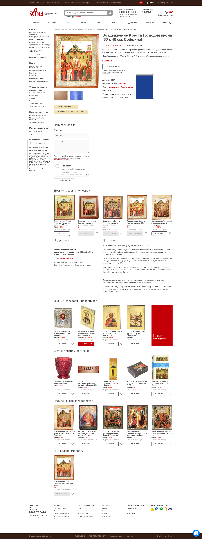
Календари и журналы (37, 57)
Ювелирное (149, 23)
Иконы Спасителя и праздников (80, 29)
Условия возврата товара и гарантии (78, 3)
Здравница (132, 23)
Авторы (104, 508)
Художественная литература (39, 45)
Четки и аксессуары (36, 106)
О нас (56, 519)
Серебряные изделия (36, 134)
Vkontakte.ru (131, 513)
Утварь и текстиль (36, 103)
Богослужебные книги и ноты (39, 37)
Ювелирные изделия (39, 128)
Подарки (32, 101)
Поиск (109, 13)
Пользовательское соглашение (121, 536)
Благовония (33, 95)
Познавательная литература (39, 47)
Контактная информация (62, 513)
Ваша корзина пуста (165, 15)
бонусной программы (62, 160)
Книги (83, 23)
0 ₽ (141, 3)
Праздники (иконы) (66, 106)
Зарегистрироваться (165, 3)
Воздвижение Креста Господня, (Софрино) (126, 87)
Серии (104, 513)
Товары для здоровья (37, 122)
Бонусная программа (85, 516)
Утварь (115, 23)
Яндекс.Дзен (131, 508)
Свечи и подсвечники (37, 93)
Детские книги (34, 54)
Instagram (130, 511)
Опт (68, 23)
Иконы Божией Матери (37, 70)
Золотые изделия (35, 131)
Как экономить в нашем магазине (108, 3)
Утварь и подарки (38, 87)
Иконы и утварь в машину (38, 81)
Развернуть (107, 60)
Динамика (47, 536)
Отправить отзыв (64, 180)
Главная (35, 23)
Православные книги (36, 39)
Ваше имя (58, 130)
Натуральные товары (39, 112)
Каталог (52, 23)
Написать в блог (83, 513)
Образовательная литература (35, 51)
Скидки (164, 23)
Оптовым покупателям (61, 516)
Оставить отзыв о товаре (86, 511)
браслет (78, 17)
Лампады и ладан (35, 90)
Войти (151, 3)
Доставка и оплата (36, 3)
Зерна (36, 13)
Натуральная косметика (38, 115)
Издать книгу (82, 508)
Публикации (106, 516)
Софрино (122, 83)
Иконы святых (34, 73)
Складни (32, 76)
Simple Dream (168, 536)
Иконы (99, 23)
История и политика (36, 42)
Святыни (32, 98)
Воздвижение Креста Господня (71, 111)
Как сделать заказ (54, 3)
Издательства (107, 511)
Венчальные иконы (36, 78)
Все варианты (86, 343)
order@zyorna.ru (124, 16)
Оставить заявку (113, 66)
